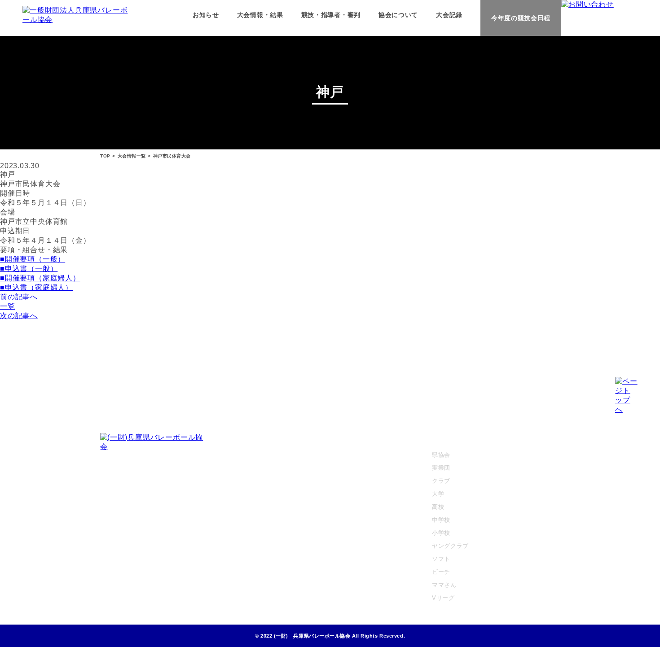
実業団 (441, 467)
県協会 (441, 454)
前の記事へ (19, 297)
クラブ (441, 480)
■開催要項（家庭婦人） (40, 278)
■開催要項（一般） (32, 259)
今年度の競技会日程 (520, 18)
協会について (398, 14)
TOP (105, 156)
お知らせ (206, 14)
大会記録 (449, 14)
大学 (438, 493)
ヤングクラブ (450, 545)
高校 (438, 506)
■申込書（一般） (28, 268)
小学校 (441, 532)
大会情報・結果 (260, 14)
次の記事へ (19, 315)
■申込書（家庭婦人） (36, 287)
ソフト (441, 558)
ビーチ (441, 571)
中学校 (441, 519)
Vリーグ (443, 598)
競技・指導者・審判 (331, 14)
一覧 (7, 306)
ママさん (444, 584)
